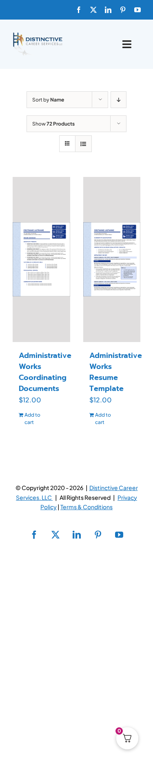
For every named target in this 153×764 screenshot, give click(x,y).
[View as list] (83, 144)
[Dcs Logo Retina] (37, 35)
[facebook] (78, 10)
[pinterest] (123, 10)
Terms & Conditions (86, 506)
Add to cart (32, 418)
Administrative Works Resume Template (115, 372)
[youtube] (137, 10)
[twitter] (93, 10)
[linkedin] (108, 10)
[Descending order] (118, 99)
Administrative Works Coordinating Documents (45, 372)
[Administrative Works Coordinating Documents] (41, 259)
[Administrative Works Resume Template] (112, 259)
